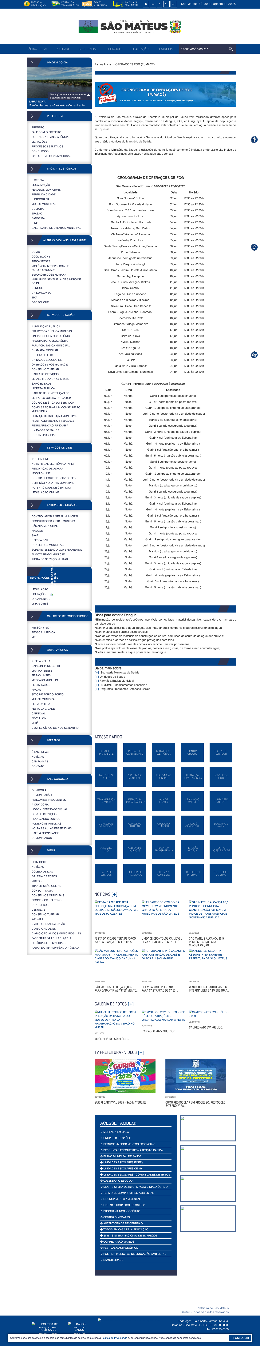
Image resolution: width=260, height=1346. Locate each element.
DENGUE (37, 288)
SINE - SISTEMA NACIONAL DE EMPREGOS (130, 1235)
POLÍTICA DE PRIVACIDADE (49, 943)
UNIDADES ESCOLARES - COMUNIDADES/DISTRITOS (136, 1174)
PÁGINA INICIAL (37, 48)
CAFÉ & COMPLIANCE (45, 833)
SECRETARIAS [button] (88, 48)
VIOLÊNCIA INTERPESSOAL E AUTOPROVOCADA (50, 268)
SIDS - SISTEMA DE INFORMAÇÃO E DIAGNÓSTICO (135, 1186)
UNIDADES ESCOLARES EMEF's (123, 1162)
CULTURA (38, 208)
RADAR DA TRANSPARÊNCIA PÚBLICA (55, 947)
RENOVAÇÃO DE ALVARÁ (47, 468)
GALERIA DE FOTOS (44, 876)
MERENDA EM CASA (116, 1132)
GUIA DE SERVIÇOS (44, 814)
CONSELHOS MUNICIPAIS (48, 545)
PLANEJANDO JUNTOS (46, 819)
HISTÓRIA (38, 180)
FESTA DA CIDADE (43, 708)
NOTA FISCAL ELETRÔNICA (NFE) (53, 463)
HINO (35, 223)
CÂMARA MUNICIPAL (45, 526)
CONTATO (38, 766)
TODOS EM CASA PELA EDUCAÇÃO (125, 1229)
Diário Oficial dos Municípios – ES (56, 933)
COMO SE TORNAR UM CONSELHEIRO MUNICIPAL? (56, 409)
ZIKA (34, 297)
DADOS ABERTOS (79, 1331)
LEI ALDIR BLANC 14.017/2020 (50, 379)
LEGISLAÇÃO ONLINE (45, 492)
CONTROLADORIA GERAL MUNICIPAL (55, 516)
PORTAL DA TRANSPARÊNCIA (50, 137)
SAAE (35, 535)
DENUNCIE (38, 909)
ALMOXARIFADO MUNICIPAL (49, 554)
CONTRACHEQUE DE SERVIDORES (54, 478)
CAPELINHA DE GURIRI (46, 666)
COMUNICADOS (42, 838)
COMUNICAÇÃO (42, 795)
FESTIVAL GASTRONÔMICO (120, 1247)
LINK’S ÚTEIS (40, 603)
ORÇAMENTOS (41, 599)
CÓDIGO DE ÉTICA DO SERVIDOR (53, 402)
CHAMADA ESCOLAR (45, 350)
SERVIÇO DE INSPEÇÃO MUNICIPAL (54, 416)
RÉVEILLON (39, 718)
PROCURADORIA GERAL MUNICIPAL (54, 521)
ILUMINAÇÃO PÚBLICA (46, 326)
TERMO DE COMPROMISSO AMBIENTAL (128, 1193)
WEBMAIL (38, 919)
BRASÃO (37, 213)
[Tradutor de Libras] (254, 247)
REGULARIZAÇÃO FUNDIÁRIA (50, 425)
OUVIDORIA (165, 48)
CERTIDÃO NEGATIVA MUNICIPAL (53, 483)
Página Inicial (103, 64)
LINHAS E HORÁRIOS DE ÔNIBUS (52, 336)
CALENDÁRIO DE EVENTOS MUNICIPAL (56, 228)
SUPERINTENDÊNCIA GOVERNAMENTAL (57, 549)
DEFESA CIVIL (40, 540)
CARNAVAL (38, 713)
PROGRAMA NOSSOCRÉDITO (50, 340)
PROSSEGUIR (240, 1338)
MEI (34, 637)
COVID (36, 252)
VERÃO (36, 723)
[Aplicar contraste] (146, 4)
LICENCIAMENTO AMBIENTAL (122, 1199)
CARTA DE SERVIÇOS (45, 374)
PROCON (37, 530)
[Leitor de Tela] (254, 355)
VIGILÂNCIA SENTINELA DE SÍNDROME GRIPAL (56, 281)
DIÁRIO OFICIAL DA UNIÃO (48, 924)
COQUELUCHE (41, 256)
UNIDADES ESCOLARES (47, 359)
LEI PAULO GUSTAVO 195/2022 (51, 398)
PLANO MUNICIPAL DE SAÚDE (122, 1156)
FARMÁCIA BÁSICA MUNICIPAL (51, 345)
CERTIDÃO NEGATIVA (117, 1217)
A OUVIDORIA (40, 804)
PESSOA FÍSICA (41, 627)
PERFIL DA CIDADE (44, 194)
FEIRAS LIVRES (41, 675)
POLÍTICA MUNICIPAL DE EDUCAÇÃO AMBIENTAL (134, 1254)
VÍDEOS (36, 881)
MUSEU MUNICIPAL (44, 204)
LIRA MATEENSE (42, 670)
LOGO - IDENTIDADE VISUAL (50, 809)
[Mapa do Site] (153, 4)
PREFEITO (38, 127)
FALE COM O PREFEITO (46, 132)
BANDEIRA (38, 218)
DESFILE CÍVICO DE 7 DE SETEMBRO (55, 727)
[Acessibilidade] (254, 139)
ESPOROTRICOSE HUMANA (49, 274)
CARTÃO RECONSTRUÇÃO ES (50, 393)
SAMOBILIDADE (41, 383)
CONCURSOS (40, 151)
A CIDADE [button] (63, 48)
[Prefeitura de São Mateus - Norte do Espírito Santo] (130, 26)
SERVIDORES (40, 862)
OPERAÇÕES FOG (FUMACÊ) (50, 364)
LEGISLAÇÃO (140, 48)
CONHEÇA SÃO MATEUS (118, 1241)
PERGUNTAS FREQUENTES (49, 799)
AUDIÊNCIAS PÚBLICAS (46, 823)
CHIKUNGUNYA (41, 292)
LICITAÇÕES (115, 48)
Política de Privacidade (114, 1337)
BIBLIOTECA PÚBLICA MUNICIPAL (53, 331)
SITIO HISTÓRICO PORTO (48, 694)
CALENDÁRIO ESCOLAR (118, 1180)
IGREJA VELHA (41, 661)
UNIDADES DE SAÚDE (45, 430)
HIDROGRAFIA (40, 199)
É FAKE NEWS (40, 752)
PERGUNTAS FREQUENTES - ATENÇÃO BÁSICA (133, 1150)
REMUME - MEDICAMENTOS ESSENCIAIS (129, 1144)
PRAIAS (36, 689)
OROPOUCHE (40, 302)
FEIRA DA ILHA (41, 704)
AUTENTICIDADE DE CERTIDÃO (51, 487)
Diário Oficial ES (44, 928)
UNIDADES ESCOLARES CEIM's (123, 1168)
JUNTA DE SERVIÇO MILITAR (50, 559)
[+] (97, 672)
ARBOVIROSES (41, 261)
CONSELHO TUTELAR (45, 369)
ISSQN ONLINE (41, 473)
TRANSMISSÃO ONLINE (46, 886)
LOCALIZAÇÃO (41, 185)
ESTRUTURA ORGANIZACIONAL (51, 156)
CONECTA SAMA (42, 890)
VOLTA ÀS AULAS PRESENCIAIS (52, 828)
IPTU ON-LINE (40, 459)
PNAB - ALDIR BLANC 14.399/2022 (53, 420)
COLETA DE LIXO (42, 355)
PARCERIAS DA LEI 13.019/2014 (51, 938)
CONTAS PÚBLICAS (44, 435)
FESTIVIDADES (41, 685)
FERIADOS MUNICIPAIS (46, 189)
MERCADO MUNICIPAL (46, 680)
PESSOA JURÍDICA (43, 632)
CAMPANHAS (40, 761)
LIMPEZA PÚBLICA (43, 388)
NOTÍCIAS (38, 756)
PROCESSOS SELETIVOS (47, 146)
